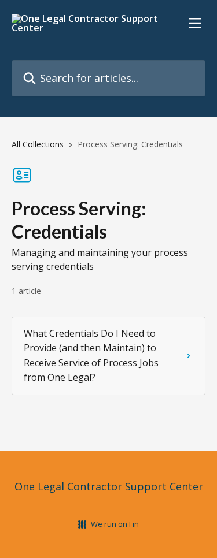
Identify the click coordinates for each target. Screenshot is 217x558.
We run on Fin (115, 524)
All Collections (38, 144)
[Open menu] (195, 23)
